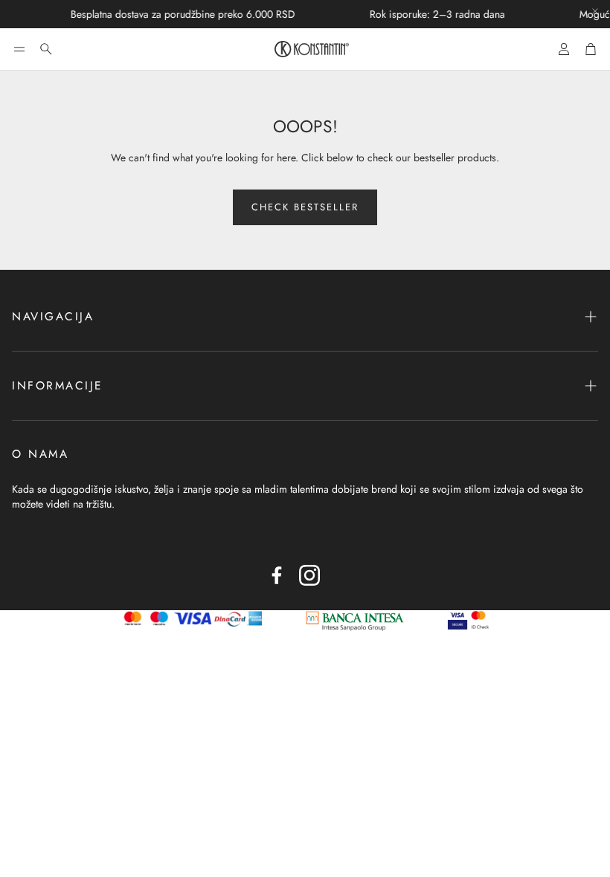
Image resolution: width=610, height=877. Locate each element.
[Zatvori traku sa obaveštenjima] (595, 11)
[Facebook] (276, 575)
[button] (19, 49)
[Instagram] (309, 575)
